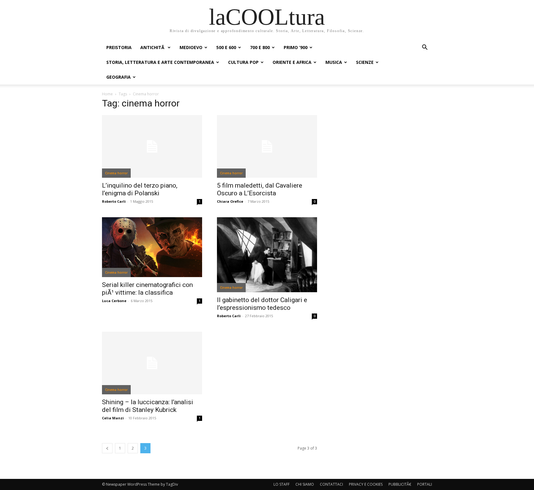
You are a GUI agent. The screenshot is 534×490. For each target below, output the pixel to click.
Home (107, 94)
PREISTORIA (119, 47)
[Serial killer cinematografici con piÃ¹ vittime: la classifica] (152, 247)
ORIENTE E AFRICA (292, 62)
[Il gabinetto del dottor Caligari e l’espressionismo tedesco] (267, 254)
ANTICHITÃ (153, 47)
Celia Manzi (113, 418)
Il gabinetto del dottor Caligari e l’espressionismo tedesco (262, 303)
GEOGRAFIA (118, 77)
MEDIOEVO (191, 47)
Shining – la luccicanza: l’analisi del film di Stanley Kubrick (147, 405)
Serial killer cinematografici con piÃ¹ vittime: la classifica (147, 288)
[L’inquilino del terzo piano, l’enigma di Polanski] (152, 146)
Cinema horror (116, 173)
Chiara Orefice (230, 201)
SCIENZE (365, 62)
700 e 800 (260, 47)
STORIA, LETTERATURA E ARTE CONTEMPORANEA (160, 62)
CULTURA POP (243, 62)
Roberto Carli (114, 201)
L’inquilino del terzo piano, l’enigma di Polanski (139, 189)
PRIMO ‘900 (295, 47)
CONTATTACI (331, 484)
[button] (424, 48)
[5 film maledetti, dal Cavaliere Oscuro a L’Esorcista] (267, 146)
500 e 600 (226, 47)
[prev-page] (107, 448)
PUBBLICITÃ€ (399, 484)
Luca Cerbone (114, 300)
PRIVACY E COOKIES (366, 484)
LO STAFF (281, 484)
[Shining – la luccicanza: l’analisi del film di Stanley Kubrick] (152, 363)
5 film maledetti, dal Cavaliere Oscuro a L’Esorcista (259, 189)
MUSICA (333, 62)
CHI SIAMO (304, 484)
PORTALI (424, 484)
